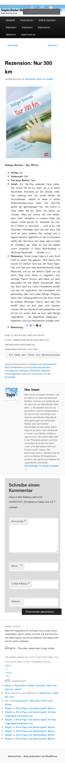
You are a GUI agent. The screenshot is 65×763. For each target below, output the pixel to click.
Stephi (49, 79)
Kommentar (18, 521)
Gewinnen (11, 34)
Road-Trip (35, 370)
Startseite (10, 20)
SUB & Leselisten (47, 20)
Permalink (10, 377)
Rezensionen (26, 20)
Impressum (27, 27)
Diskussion (11, 27)
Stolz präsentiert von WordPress (40, 756)
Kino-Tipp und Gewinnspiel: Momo (35, 708)
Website (15, 601)
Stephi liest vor (28, 34)
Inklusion (24, 370)
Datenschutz (44, 27)
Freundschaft (12, 370)
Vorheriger (11, 45)
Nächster (54, 45)
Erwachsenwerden (40, 367)
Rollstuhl (45, 370)
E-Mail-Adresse (20, 583)
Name (16, 566)
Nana (7, 685)
